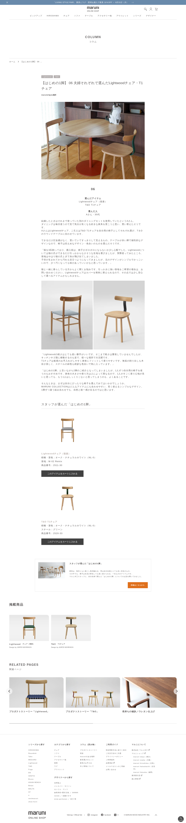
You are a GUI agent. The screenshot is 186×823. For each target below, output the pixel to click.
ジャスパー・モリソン (62, 786)
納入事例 (135, 779)
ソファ (77, 16)
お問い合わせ (111, 769)
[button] (9, 691)
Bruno (31, 779)
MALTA (31, 789)
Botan (30, 785)
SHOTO (31, 776)
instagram (94, 815)
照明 (56, 763)
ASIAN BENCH (34, 782)
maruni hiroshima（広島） (144, 763)
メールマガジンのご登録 (115, 766)
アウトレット (122, 16)
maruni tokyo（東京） (142, 757)
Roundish (32, 753)
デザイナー (151, 16)
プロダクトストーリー (88, 750)
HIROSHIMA (53, 16)
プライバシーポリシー (114, 756)
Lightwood (47, 77)
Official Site (78, 815)
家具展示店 (136, 775)
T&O (57, 77)
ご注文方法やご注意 (113, 753)
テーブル (89, 16)
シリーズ (137, 16)
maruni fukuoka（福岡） (143, 772)
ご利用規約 (110, 760)
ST (29, 792)
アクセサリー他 (105, 16)
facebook (107, 815)
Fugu (30, 769)
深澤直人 (57, 783)
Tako (30, 756)
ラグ (56, 766)
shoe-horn (32, 802)
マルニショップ (138, 753)
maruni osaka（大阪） (142, 760)
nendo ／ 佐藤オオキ (62, 796)
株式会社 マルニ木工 (140, 750)
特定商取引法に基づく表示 (116, 750)
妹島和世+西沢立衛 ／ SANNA (66, 792)
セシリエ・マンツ (61, 789)
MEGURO (32, 760)
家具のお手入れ (86, 763)
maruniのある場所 (87, 756)
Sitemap (70, 815)
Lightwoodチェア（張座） (56, 453)
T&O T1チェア (49, 522)
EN (29, 773)
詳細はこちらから (138, 585)
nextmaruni (33, 798)
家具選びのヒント (87, 760)
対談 (82, 753)
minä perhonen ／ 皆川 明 (65, 799)
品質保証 (109, 763)
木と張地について (87, 766)
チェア (66, 16)
